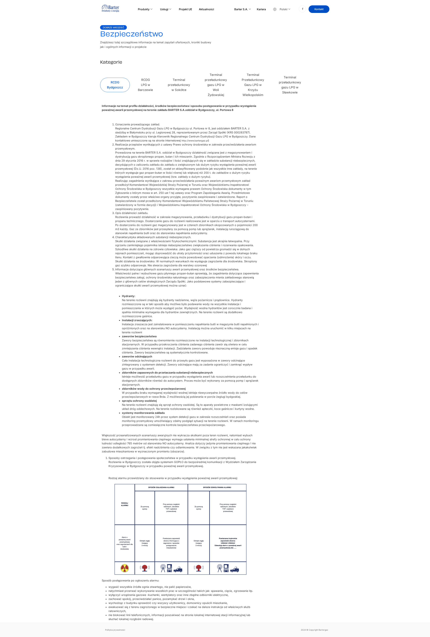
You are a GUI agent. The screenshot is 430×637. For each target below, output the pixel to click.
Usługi (164, 9)
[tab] (115, 85)
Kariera (261, 9)
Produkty (143, 9)
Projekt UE (185, 9)
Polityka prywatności (115, 630)
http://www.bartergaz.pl (195, 140)
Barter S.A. (241, 9)
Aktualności (206, 9)
